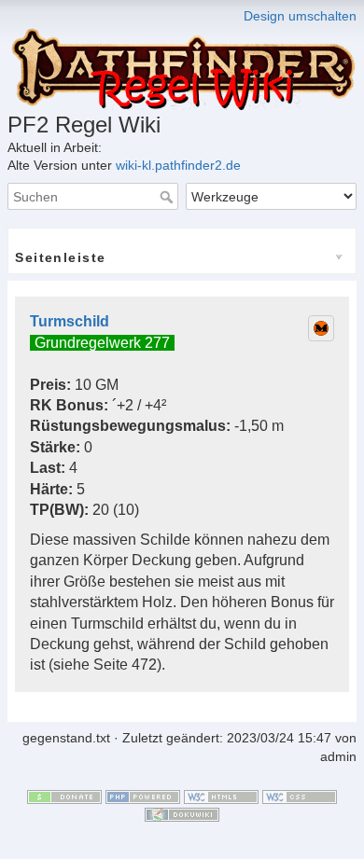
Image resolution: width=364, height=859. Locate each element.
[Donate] (64, 795)
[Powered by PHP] (142, 795)
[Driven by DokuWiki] (182, 813)
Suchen (168, 196)
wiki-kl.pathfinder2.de (178, 165)
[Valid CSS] (299, 795)
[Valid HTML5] (221, 795)
